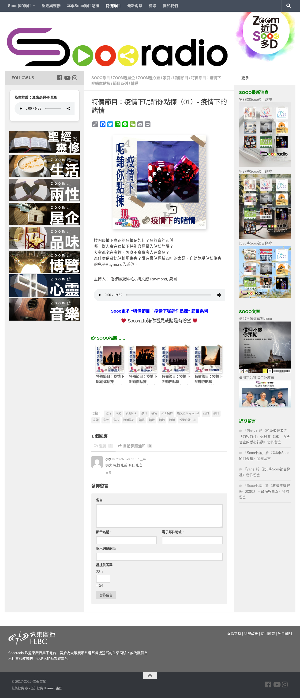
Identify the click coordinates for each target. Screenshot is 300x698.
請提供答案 (104, 565)
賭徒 (152, 420)
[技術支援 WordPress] (26, 688)
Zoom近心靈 (149, 78)
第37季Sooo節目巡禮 (255, 171)
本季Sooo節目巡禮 (83, 6)
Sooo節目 (100, 78)
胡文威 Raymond (188, 413)
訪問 (206, 413)
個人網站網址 (106, 548)
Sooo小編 (254, 453)
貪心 (116, 420)
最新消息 (134, 6)
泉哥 (144, 413)
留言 (99, 500)
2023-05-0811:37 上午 (130, 459)
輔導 (134, 83)
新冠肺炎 (131, 413)
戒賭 (118, 413)
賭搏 (172, 420)
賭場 (142, 420)
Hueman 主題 (53, 688)
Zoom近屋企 (124, 78)
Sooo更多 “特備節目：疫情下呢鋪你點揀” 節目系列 (159, 311)
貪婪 (106, 420)
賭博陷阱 (129, 420)
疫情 (154, 413)
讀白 (216, 413)
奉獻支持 (234, 634)
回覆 (108, 472)
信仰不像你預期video (255, 319)
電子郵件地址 (173, 532)
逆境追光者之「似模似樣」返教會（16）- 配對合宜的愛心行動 (265, 436)
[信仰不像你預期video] (265, 372)
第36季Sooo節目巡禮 (255, 243)
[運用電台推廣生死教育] (265, 406)
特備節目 (113, 6)
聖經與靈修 (51, 6)
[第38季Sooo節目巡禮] (265, 166)
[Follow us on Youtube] (67, 78)
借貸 (108, 413)
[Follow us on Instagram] (74, 78)
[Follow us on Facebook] (59, 78)
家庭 (166, 78)
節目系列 (120, 83)
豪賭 (96, 420)
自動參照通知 (137, 446)
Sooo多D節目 (20, 6)
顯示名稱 (103, 532)
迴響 (105, 446)
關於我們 (170, 6)
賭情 (162, 420)
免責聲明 (285, 634)
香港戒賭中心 (187, 420)
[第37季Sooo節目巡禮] (265, 238)
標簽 (152, 6)
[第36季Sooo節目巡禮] (265, 297)
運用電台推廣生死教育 (256, 378)
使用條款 (268, 634)
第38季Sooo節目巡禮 (255, 99)
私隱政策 (251, 634)
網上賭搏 (167, 413)
